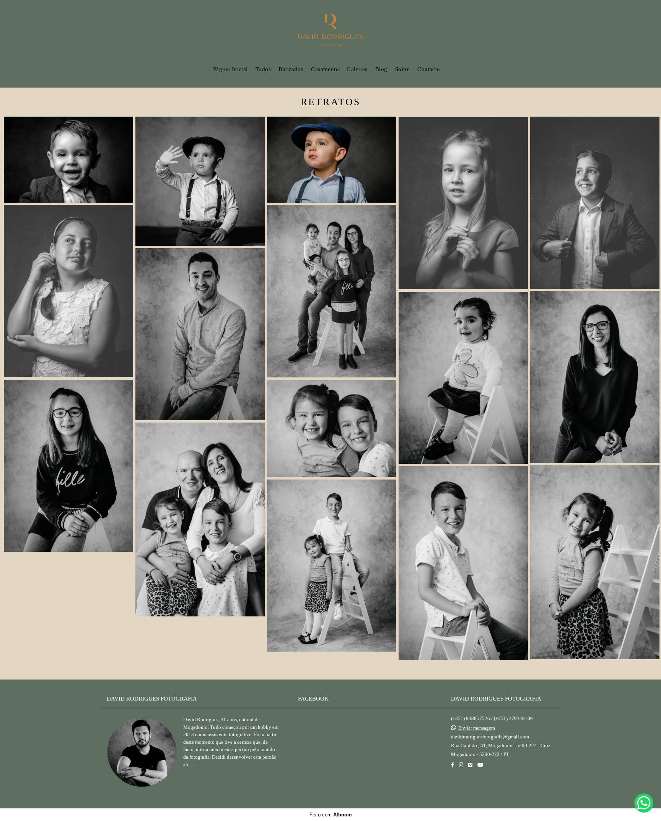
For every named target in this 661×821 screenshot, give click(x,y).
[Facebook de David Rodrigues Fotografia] (452, 764)
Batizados (290, 69)
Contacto (428, 69)
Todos (263, 69)
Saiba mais (206, 781)
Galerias (357, 69)
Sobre (402, 69)
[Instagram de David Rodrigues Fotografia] (461, 764)
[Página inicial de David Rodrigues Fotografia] (331, 30)
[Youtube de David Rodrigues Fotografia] (480, 764)
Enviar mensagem (476, 727)
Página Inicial (230, 69)
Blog (381, 69)
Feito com (330, 815)
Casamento (325, 69)
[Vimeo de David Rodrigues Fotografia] (470, 764)
